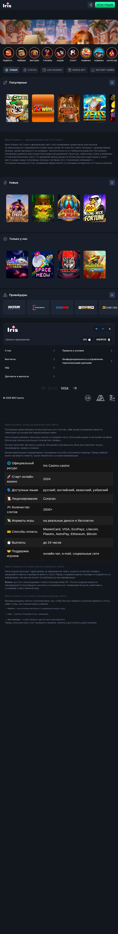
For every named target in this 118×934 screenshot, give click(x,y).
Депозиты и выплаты (17, 376)
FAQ (7, 367)
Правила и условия (73, 350)
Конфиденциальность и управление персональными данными (82, 361)
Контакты (10, 359)
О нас (8, 350)
